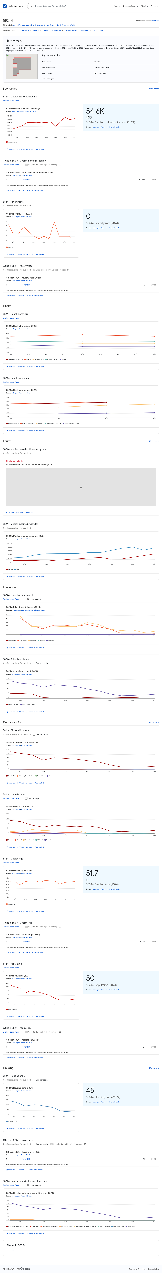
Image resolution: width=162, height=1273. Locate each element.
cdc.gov (14, 329)
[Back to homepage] (5, 6)
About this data (30, 111)
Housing (84, 30)
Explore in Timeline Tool (36, 149)
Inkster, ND (25, 180)
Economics (24, 30)
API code (22, 149)
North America (62, 25)
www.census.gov (48, 79)
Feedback (155, 6)
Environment (98, 30)
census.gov (95, 127)
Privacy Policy (153, 1269)
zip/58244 (155, 20)
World (72, 25)
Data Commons (16, 6)
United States (50, 25)
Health (35, 30)
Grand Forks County (21, 25)
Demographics (71, 30)
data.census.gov (18, 111)
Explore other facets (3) (13, 798)
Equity (45, 30)
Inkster (11, 1251)
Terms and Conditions (137, 1269)
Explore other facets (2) (13, 100)
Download (11, 149)
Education (56, 30)
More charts (154, 89)
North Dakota (37, 25)
